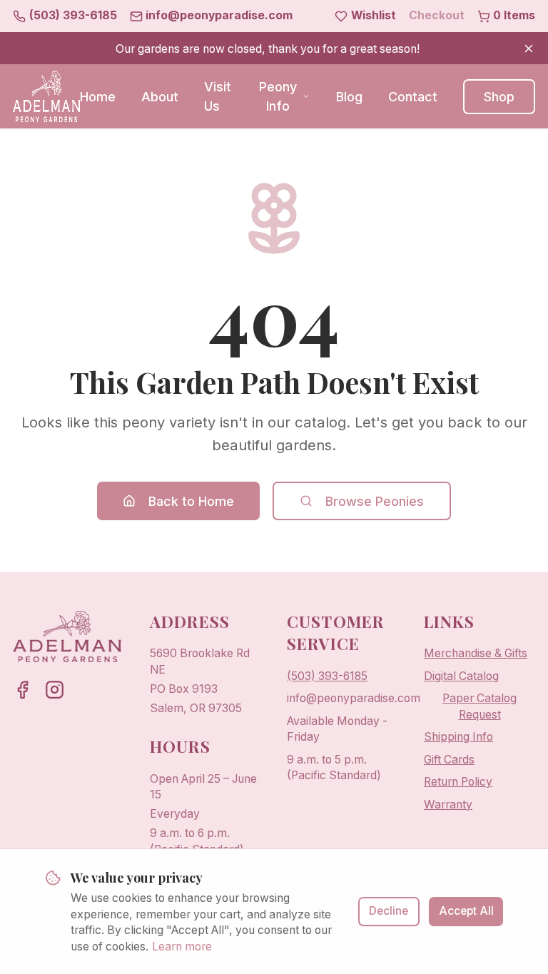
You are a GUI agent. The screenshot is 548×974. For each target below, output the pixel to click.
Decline (388, 911)
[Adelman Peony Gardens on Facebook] (22, 689)
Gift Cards (449, 759)
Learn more (182, 946)
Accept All (466, 911)
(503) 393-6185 (327, 676)
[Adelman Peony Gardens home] (46, 96)
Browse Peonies (374, 501)
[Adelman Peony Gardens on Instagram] (54, 689)
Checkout (437, 15)
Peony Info (278, 96)
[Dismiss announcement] (528, 48)
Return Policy (458, 781)
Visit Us (217, 96)
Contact (412, 96)
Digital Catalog (461, 676)
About (159, 96)
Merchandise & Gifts (475, 653)
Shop (499, 96)
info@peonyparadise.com (353, 698)
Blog (349, 96)
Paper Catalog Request (479, 706)
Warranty (448, 804)
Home (98, 96)
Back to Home (191, 501)
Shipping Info (458, 737)
